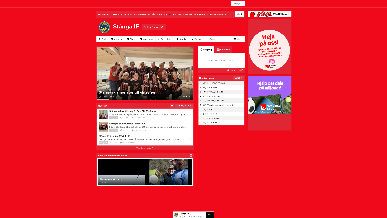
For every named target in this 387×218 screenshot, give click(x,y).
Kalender (117, 39)
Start (103, 39)
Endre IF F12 (212, 114)
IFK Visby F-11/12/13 (215, 92)
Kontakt (197, 39)
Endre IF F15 (212, 122)
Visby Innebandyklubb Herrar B (220, 105)
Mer (238, 39)
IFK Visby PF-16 (213, 96)
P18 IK (209, 109)
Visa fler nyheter (144, 148)
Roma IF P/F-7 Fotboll (216, 83)
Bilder (132, 39)
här (169, 14)
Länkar (211, 39)
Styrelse (183, 39)
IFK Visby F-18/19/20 (215, 100)
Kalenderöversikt (234, 70)
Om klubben (166, 39)
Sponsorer (148, 39)
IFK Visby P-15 (213, 118)
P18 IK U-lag (212, 87)
